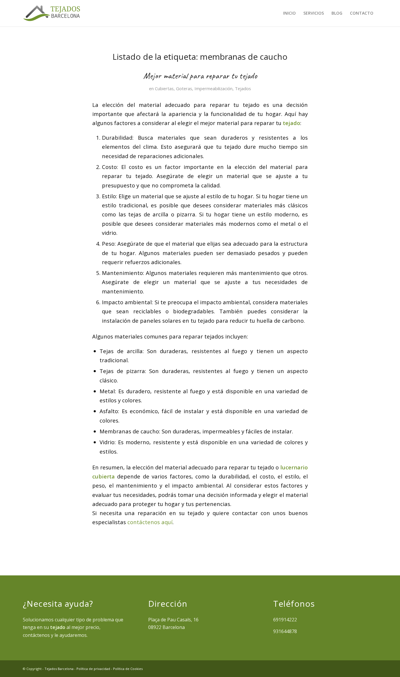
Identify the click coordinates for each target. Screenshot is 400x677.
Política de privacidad (93, 668)
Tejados (243, 88)
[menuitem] (289, 13)
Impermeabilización (213, 88)
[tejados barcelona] (51, 13)
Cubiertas (164, 88)
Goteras (184, 88)
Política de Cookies (128, 668)
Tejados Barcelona (59, 668)
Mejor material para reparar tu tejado (200, 75)
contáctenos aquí (149, 522)
